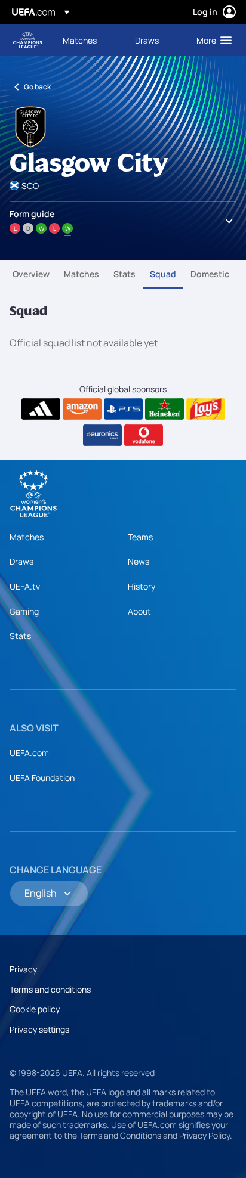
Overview (31, 273)
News (138, 561)
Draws (21, 561)
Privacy (23, 969)
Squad (163, 273)
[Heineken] (164, 409)
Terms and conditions (50, 989)
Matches (81, 273)
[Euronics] (102, 435)
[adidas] (40, 409)
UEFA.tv (25, 586)
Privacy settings (39, 1029)
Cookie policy (35, 1009)
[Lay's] (205, 409)
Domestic (209, 273)
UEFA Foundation (42, 777)
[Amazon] (82, 409)
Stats (124, 273)
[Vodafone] (143, 435)
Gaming (24, 611)
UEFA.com (29, 752)
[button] (211, 40)
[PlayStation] (123, 409)
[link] (79, 40)
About (139, 611)
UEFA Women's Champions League (27, 40)
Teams (140, 536)
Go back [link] (37, 87)
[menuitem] (88, 40)
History (141, 586)
